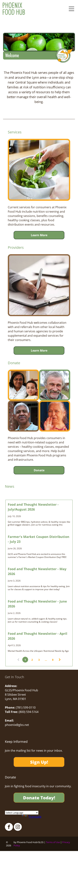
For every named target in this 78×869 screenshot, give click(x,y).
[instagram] (18, 827)
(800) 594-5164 (28, 712)
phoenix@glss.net (17, 725)
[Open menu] (71, 9)
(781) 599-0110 (26, 707)
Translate (34, 817)
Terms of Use (53, 842)
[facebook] (9, 827)
